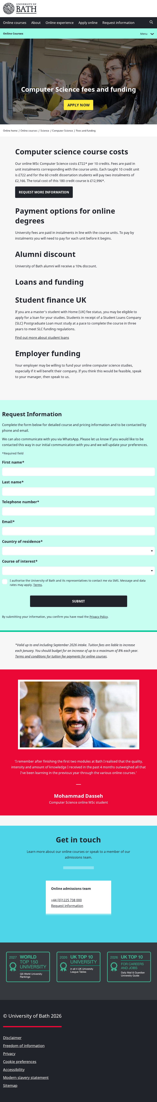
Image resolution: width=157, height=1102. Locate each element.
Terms (37, 585)
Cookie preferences (19, 1061)
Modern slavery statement (26, 1077)
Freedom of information (24, 1045)
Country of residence (22, 541)
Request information (118, 22)
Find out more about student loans (42, 337)
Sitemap (10, 1085)
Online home (10, 130)
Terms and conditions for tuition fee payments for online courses (61, 656)
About (36, 22)
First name (13, 462)
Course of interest (20, 561)
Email (8, 521)
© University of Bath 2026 (32, 1015)
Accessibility (14, 1069)
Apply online (88, 22)
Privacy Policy (99, 617)
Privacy (9, 1053)
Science (44, 130)
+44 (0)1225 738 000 (66, 900)
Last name (13, 482)
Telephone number (20, 501)
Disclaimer (12, 1037)
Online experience (60, 22)
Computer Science (62, 130)
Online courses (14, 22)
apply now (78, 105)
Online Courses (13, 33)
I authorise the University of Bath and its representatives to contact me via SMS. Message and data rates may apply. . (78, 583)
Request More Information (44, 192)
